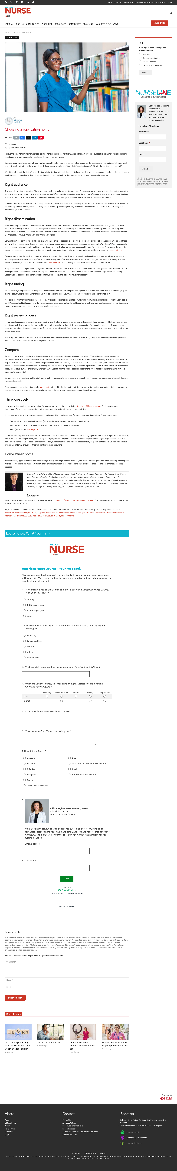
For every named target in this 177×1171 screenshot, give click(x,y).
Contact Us (117, 2)
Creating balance (149, 62)
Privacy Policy (89, 1153)
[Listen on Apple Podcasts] (123, 1138)
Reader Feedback (69, 1129)
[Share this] (22, 137)
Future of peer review (48, 1042)
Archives (8, 1126)
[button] (170, 13)
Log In (170, 2)
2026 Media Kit (128, 2)
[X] (11, 2)
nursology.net (32, 429)
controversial (54, 262)
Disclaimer (102, 1153)
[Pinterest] (33, 2)
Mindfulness (147, 54)
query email (44, 387)
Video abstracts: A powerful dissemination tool (82, 1045)
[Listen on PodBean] (123, 1143)
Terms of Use (75, 1153)
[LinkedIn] (22, 2)
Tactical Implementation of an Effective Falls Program (141, 1126)
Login (7, 1135)
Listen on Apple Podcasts (137, 1138)
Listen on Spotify (133, 1132)
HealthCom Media (160, 2)
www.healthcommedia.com (160, 1103)
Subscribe (9, 1132)
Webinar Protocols (69, 1135)
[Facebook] (6, 2)
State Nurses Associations (144, 2)
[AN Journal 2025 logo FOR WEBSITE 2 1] (18, 13)
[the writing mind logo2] (67, 121)
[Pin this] (41, 137)
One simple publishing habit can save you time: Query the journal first (17, 1045)
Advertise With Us (69, 1123)
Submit (145, 72)
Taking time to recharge (152, 65)
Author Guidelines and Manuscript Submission (80, 1132)
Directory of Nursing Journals (88, 406)
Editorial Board (10, 1123)
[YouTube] (28, 2)
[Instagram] (17, 2)
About (110, 2)
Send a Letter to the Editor (72, 1126)
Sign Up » (146, 169)
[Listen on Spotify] (123, 1132)
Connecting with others (152, 58)
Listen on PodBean (134, 1143)
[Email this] (16, 137)
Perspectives (10, 1129)
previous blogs (116, 250)
